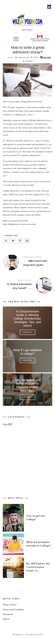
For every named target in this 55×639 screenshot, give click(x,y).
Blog (10, 57)
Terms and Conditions (13, 609)
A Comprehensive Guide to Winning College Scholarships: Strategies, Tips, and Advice (27, 318)
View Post (27, 332)
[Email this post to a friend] (27, 241)
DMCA (6, 619)
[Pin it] (20, 241)
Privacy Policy (10, 604)
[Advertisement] (27, 461)
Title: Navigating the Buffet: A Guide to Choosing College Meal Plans (27, 385)
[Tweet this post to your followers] (13, 241)
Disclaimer (8, 614)
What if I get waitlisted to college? (27, 352)
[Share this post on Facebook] (6, 241)
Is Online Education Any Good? (27, 285)
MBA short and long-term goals (27, 262)
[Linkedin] (49, 6)
